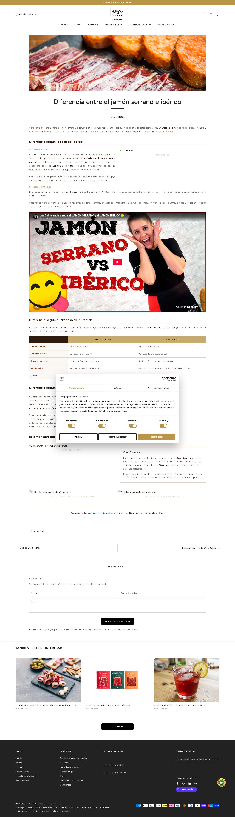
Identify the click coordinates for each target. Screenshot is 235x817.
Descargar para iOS (114, 765)
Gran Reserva (131, 452)
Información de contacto (28, 811)
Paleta (19, 762)
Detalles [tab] (117, 388)
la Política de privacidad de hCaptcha (99, 629)
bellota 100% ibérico (157, 354)
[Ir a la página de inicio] (117, 14)
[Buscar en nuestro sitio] (203, 14)
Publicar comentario (117, 621)
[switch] (102, 426)
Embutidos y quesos (26, 776)
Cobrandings (66, 771)
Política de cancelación (61, 811)
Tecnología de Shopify (24, 808)
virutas (185, 477)
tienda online (155, 513)
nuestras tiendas (128, 513)
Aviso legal (45, 811)
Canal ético (65, 784)
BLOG (121, 117)
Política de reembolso (44, 807)
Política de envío (102, 807)
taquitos (194, 477)
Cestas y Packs (23, 771)
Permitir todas (156, 437)
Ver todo (117, 727)
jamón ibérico (86, 127)
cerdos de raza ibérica (75, 154)
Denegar (78, 437)
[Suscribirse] (217, 759)
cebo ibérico (153, 346)
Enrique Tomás (28, 804)
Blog (62, 776)
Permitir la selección (117, 437)
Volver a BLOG (119, 566)
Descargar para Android (116, 772)
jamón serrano (67, 127)
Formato (20, 767)
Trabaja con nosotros (70, 767)
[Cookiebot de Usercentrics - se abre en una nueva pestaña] (164, 379)
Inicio (113, 117)
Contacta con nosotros (71, 780)
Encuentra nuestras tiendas (73, 758)
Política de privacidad (64, 807)
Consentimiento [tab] (76, 388)
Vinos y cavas (22, 780)
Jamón (19, 758)
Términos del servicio (84, 807)
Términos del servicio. (133, 629)
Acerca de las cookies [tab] (158, 388)
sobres (155, 477)
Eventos (64, 762)
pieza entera (142, 477)
